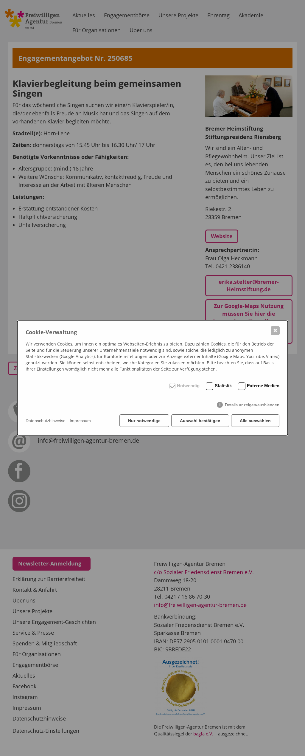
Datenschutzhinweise (46, 420)
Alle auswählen (255, 420)
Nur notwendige (144, 420)
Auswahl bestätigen (200, 420)
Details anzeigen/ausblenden (252, 404)
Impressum (80, 420)
